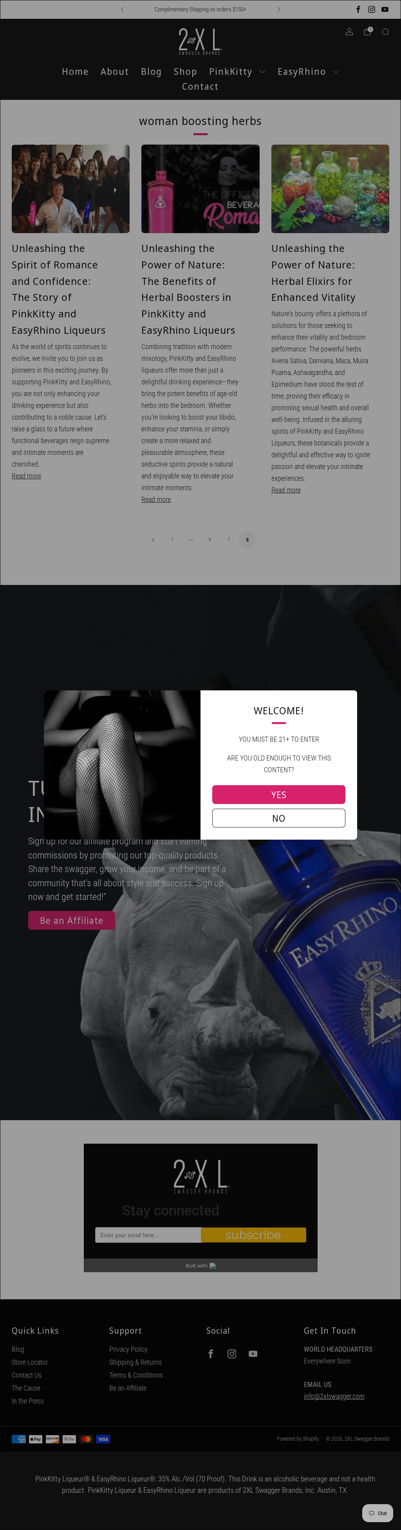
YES (279, 794)
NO (278, 818)
